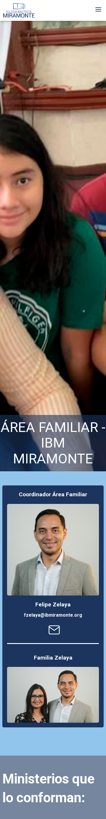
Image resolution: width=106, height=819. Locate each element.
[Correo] (54, 634)
